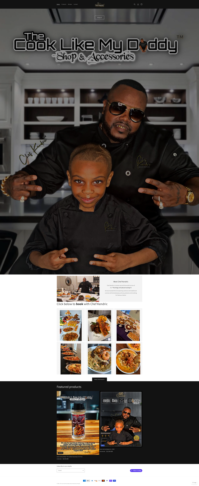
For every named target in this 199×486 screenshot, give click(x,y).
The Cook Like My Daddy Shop (66, 483)
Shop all (99, 17)
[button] (134, 4)
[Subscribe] (83, 470)
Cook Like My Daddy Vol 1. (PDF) (107, 449)
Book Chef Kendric (99, 379)
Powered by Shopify (76, 483)
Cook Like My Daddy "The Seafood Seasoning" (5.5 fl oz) (69, 456)
